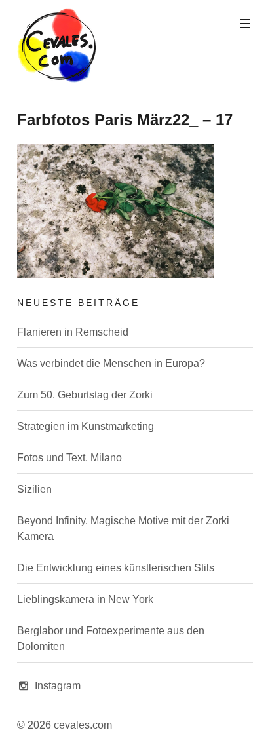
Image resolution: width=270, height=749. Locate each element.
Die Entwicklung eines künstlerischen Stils (115, 567)
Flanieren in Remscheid (72, 331)
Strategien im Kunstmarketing (85, 426)
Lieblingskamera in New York (85, 599)
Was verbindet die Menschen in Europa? (111, 363)
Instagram (58, 685)
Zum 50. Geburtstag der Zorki (85, 394)
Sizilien (34, 489)
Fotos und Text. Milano (69, 457)
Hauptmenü (245, 23)
